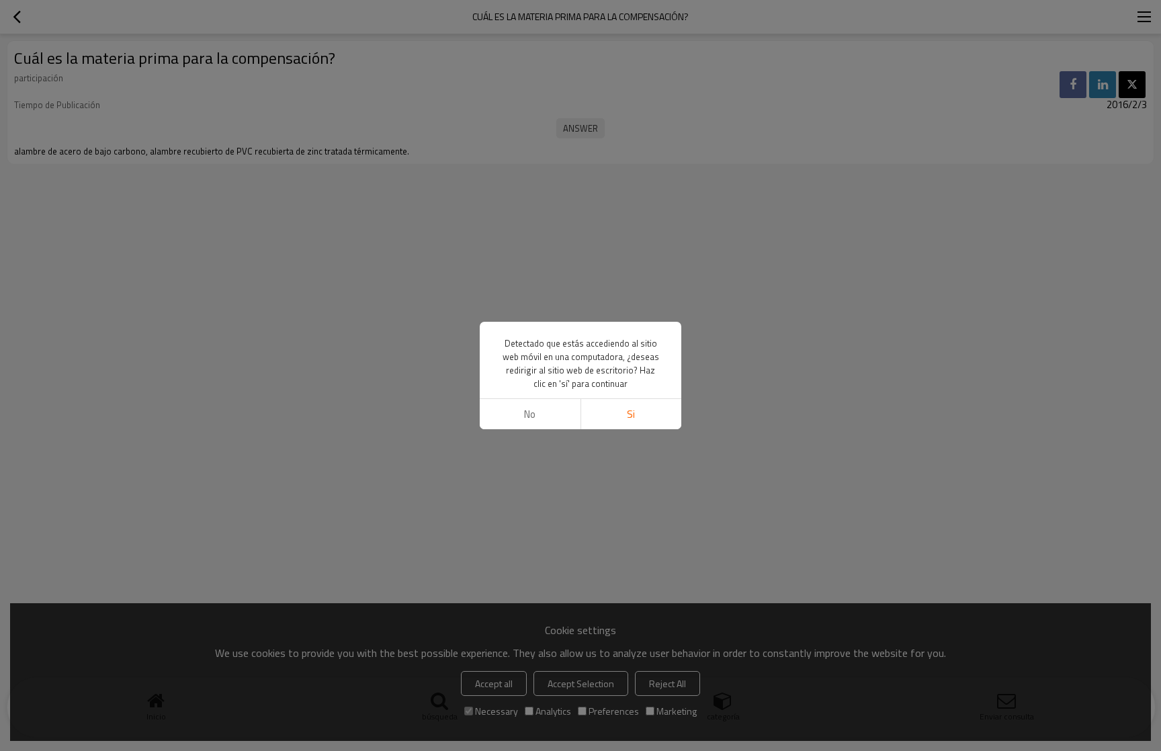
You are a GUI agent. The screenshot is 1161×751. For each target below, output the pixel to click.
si (631, 414)
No (529, 414)
